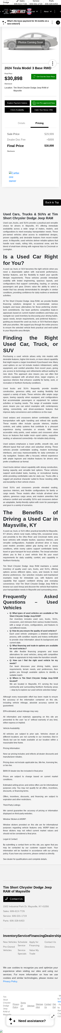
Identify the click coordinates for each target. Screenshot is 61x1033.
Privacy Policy (10, 981)
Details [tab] (21, 123)
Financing (37, 936)
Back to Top (52, 202)
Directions (50, 946)
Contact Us (16, 899)
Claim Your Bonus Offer (43, 110)
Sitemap (30, 1006)
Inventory (10, 936)
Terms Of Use (23, 1006)
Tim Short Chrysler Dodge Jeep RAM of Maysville (7, 1006)
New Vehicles (10, 942)
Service (23, 936)
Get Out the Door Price (46, 77)
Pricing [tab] (39, 123)
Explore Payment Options (17, 103)
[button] (52, 63)
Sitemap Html (39, 1005)
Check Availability (17, 110)
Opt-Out (54, 1005)
